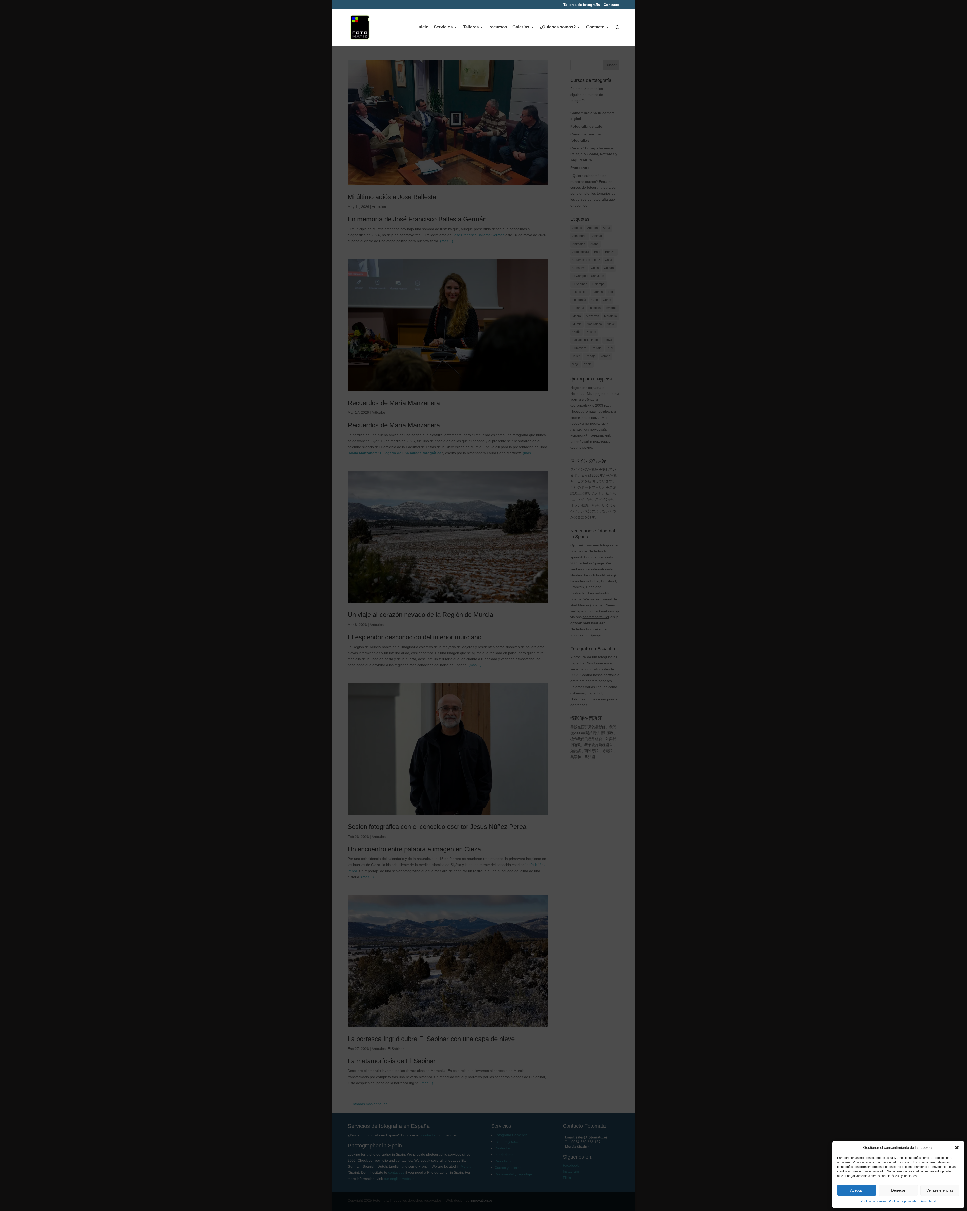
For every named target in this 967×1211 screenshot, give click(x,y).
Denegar (898, 1190)
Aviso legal (928, 1201)
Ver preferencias (939, 1190)
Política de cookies (873, 1201)
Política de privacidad (903, 1201)
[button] (956, 1147)
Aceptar (856, 1190)
